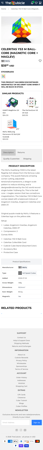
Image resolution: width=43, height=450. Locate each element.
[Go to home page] (15, 3)
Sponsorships (21, 366)
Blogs (21, 403)
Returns (21, 152)
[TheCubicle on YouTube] (25, 430)
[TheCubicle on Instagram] (21, 430)
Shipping (27, 159)
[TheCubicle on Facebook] (17, 430)
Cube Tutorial (21, 400)
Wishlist (21, 383)
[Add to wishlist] (40, 60)
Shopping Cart (21, 386)
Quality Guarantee (11, 159)
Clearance (21, 397)
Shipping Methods (21, 343)
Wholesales (21, 363)
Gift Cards (21, 395)
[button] (3, 76)
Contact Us (21, 337)
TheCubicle (16, 437)
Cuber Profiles (21, 406)
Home (3, 9)
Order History (21, 377)
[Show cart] (40, 3)
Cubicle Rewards (21, 358)
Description (8, 152)
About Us (21, 355)
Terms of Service (21, 369)
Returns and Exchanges (21, 346)
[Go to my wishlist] (36, 3)
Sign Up (37, 422)
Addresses (21, 380)
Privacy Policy (21, 360)
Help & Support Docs (21, 340)
